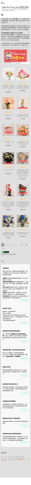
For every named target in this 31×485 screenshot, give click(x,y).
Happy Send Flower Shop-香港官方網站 (15, 7)
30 (26, 244)
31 (3, 248)
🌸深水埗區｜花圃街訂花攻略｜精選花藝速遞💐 (12, 457)
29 (21, 244)
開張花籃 (14, 27)
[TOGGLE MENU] (2, 15)
